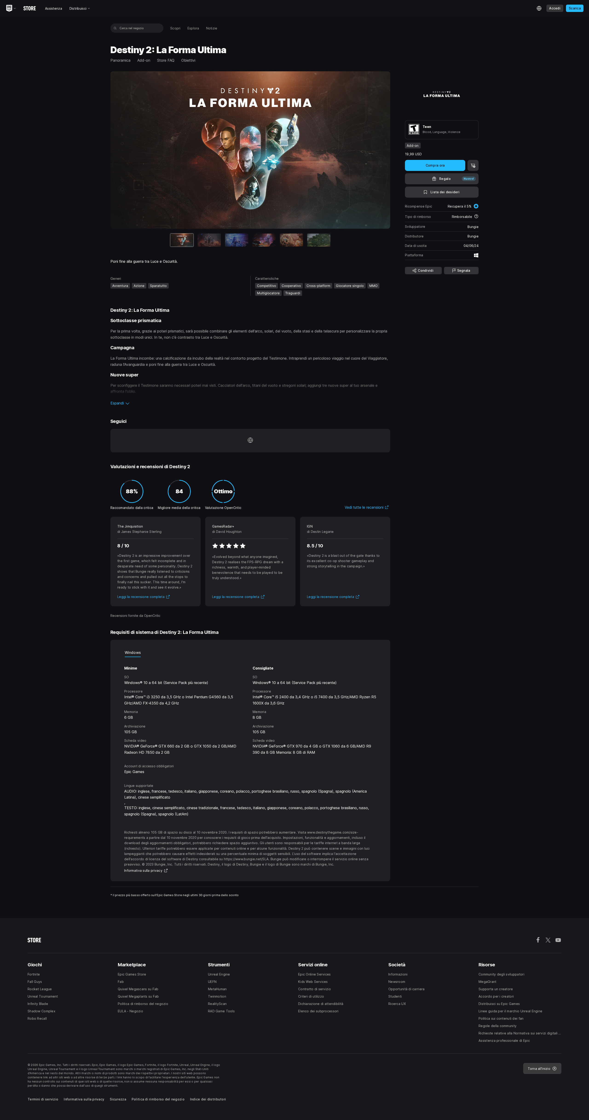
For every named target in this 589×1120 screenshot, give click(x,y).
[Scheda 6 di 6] (319, 240)
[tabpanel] (250, 706)
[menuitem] (175, 28)
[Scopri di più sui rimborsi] (476, 216)
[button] (250, 403)
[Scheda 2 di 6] (209, 240)
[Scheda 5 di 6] (291, 240)
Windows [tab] (133, 652)
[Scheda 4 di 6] (264, 240)
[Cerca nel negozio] (115, 28)
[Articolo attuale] (182, 240)
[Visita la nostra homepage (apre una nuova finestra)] (250, 440)
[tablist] (250, 652)
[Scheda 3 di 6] (236, 240)
